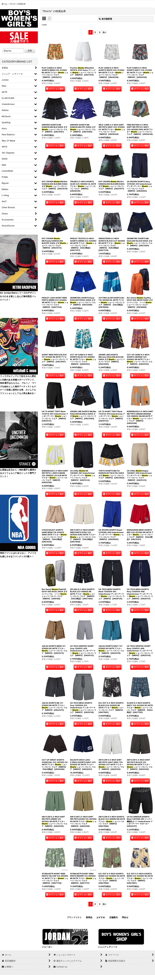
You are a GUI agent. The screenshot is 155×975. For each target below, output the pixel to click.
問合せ (125, 917)
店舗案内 (113, 917)
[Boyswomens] (19, 17)
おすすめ (101, 917)
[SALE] (19, 37)
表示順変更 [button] (107, 19)
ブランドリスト (74, 917)
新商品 (89, 917)
